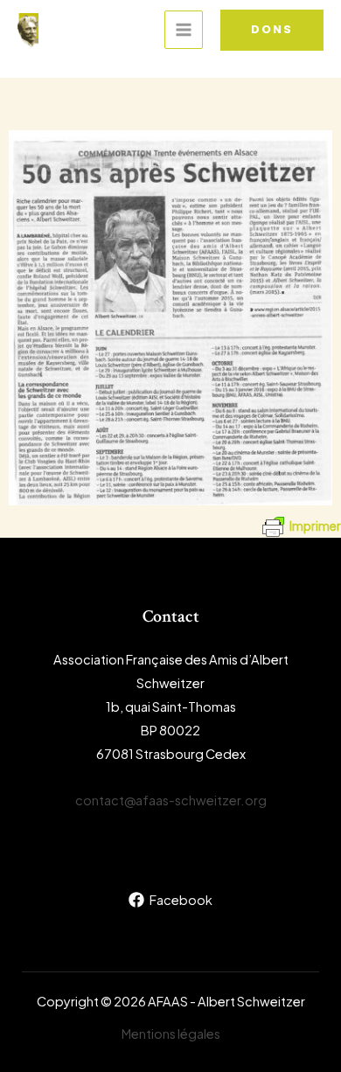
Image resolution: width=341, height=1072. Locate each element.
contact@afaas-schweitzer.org (171, 800)
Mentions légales (171, 1033)
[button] (272, 30)
